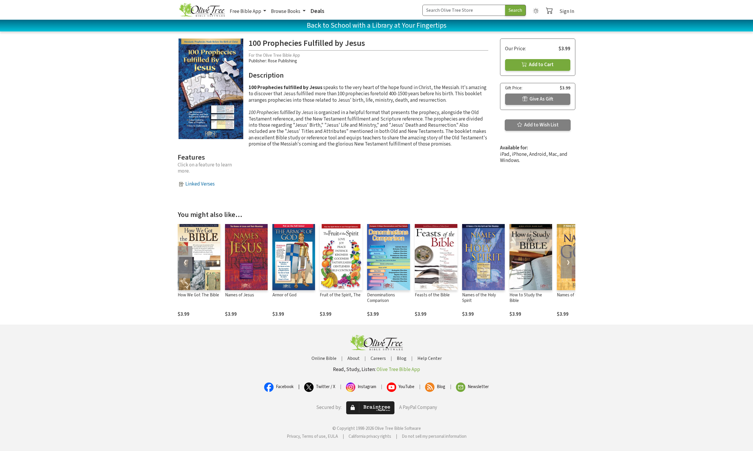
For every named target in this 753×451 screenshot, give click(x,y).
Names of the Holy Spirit (479, 298)
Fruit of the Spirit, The (340, 295)
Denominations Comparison (381, 298)
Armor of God (284, 295)
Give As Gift (541, 99)
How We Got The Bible (198, 295)
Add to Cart (541, 64)
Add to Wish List (541, 124)
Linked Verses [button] (200, 184)
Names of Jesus (239, 295)
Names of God (569, 295)
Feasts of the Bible (432, 295)
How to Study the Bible (525, 298)
